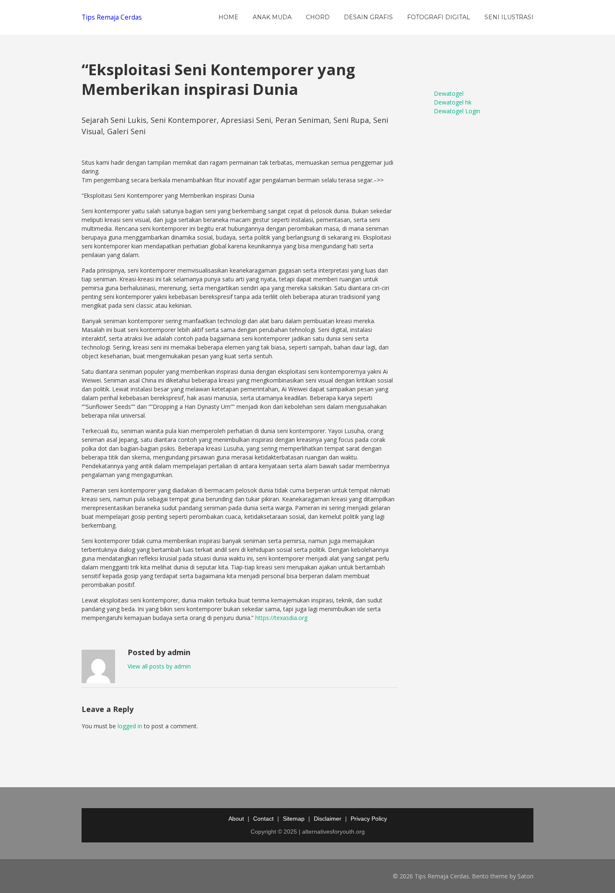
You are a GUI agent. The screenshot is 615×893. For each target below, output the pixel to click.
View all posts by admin (159, 666)
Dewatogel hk (453, 102)
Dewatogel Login (457, 111)
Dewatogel (449, 93)
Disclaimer (327, 818)
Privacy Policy (369, 818)
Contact (263, 818)
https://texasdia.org (281, 618)
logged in (130, 726)
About (236, 818)
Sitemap (294, 818)
